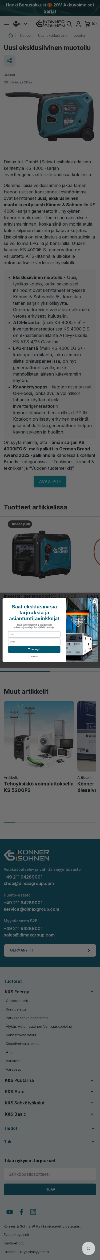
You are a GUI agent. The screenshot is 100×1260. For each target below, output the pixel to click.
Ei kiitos (34, 656)
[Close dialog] (94, 601)
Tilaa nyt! (34, 649)
